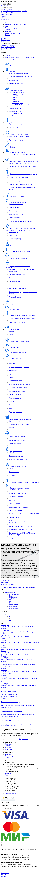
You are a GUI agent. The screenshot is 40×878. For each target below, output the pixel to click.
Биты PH (15, 96)
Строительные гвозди (16, 124)
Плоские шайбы (14, 472)
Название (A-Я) (14, 606)
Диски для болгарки (15, 111)
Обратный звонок (11, 793)
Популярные (13, 598)
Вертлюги (12, 363)
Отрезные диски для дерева (18, 140)
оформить (11, 45)
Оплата (7, 35)
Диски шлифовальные (19, 115)
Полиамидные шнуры (16, 456)
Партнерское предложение (13, 28)
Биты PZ (15, 97)
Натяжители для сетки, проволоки (20, 384)
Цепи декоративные (15, 412)
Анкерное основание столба (18, 258)
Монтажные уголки (15, 285)
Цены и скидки (10, 756)
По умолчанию (10, 592)
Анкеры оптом (13, 80)
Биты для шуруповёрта (16, 92)
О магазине (8, 744)
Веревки (11, 452)
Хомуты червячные (15, 443)
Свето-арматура (14, 517)
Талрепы (11, 401)
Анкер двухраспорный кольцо (19, 73)
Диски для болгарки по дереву (19, 136)
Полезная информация (12, 33)
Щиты (11, 538)
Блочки (11, 360)
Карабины (12, 374)
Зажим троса (13, 370)
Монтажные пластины (16, 281)
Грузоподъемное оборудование (19, 367)
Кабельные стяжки (15, 503)
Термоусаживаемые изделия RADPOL (21, 529)
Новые (11, 596)
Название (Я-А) (14, 608)
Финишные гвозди (15, 127)
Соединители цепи (15, 394)
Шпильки (12, 475)
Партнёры (8, 747)
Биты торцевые (17, 103)
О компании (9, 23)
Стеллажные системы (16, 214)
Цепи (10, 408)
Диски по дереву (17, 113)
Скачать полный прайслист (10, 587)
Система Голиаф (14, 207)
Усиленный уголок (15, 297)
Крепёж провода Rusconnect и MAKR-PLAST (24, 514)
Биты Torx (15, 99)
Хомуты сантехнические (17, 440)
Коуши (11, 377)
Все (10, 620)
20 (9, 616)
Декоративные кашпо (16, 204)
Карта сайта (9, 749)
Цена (10, 599)
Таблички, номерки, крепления (19, 424)
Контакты (8, 29)
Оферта (7, 775)
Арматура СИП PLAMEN (17, 493)
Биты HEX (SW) (17, 94)
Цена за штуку (13, 603)
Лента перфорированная (17, 278)
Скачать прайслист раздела (28, 587)
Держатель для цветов (16, 421)
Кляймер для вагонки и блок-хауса (20, 163)
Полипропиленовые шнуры (18, 459)
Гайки (11, 468)
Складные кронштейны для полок (20, 211)
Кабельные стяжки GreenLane (18, 507)
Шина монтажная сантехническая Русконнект (24, 154)
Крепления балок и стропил (18, 274)
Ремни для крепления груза (18, 387)
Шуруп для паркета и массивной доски (22, 318)
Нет (9, 3)
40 (5, 614)
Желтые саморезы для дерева (18, 177)
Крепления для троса (15, 380)
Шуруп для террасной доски (18, 322)
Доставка (8, 31)
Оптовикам (8, 26)
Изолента (12, 500)
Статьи (7, 757)
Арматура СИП (14, 490)
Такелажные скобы (15, 398)
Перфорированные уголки (17, 288)
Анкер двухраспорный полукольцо (20, 76)
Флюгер (11, 428)
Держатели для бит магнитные (22, 104)
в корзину (4, 45)
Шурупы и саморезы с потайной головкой (23, 181)
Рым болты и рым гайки (17, 391)
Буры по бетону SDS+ (16, 108)
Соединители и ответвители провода (21, 526)
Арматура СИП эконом (16, 496)
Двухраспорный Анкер (16, 83)
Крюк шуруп (13, 235)
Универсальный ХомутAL (17, 436)
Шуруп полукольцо (15, 239)
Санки (11, 334)
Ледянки (11, 331)
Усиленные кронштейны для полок (20, 221)
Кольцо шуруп (13, 232)
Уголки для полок (14, 217)
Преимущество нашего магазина (15, 24)
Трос (10, 405)
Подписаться (23, 739)
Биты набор (16, 101)
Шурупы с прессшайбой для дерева (20, 184)
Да (4, 3)
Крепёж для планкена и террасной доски (22, 166)
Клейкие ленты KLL (15, 510)
